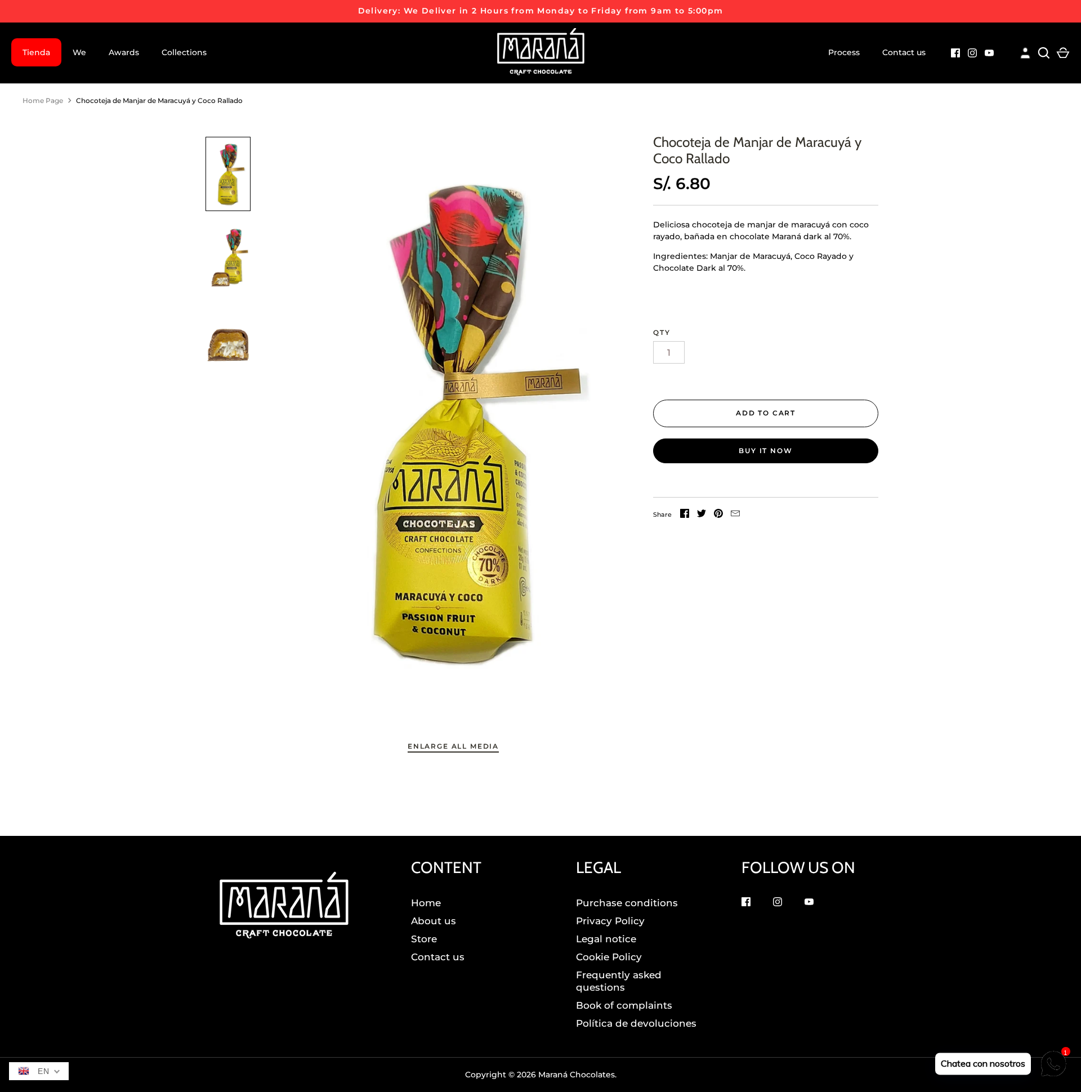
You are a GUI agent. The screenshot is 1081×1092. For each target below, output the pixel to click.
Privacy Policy (610, 921)
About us (433, 921)
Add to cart (766, 413)
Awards (124, 52)
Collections (184, 52)
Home (426, 902)
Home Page (43, 100)
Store (424, 939)
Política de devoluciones (636, 1023)
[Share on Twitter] (701, 515)
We (79, 52)
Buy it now (765, 450)
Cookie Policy (609, 957)
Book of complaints (624, 1005)
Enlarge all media (453, 746)
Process (844, 52)
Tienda (36, 52)
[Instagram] (972, 54)
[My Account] (1025, 51)
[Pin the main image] (718, 515)
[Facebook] (955, 54)
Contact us (904, 52)
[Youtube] (989, 54)
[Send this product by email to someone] (735, 515)
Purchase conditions (627, 902)
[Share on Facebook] (684, 515)
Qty (662, 332)
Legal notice (606, 939)
